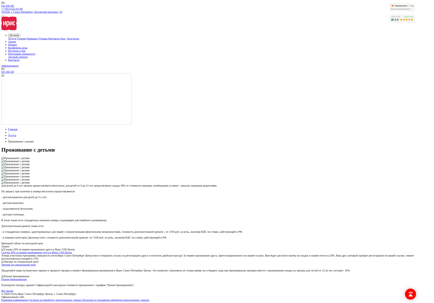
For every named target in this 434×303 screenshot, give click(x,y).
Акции (12, 41)
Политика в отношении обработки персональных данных (115, 300)
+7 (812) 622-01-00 (12, 8)
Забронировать (10, 65)
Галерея (21, 38)
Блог (63, 38)
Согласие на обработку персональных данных (55, 300)
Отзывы (43, 38)
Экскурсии (72, 38)
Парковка (32, 38)
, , (31, 12)
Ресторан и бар (16, 50)
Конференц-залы (17, 47)
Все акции (7, 290)
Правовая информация (14, 300)
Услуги (12, 38)
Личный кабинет (18, 57)
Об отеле (14, 35)
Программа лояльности (21, 53)
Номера (12, 44)
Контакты (54, 38)
